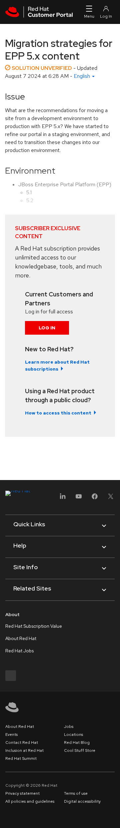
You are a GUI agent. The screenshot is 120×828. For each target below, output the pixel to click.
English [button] (82, 76)
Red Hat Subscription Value (33, 626)
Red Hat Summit (21, 758)
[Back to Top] (112, 815)
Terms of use (76, 793)
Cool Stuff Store (79, 750)
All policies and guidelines (29, 801)
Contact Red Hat (21, 742)
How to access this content (58, 413)
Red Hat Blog (77, 742)
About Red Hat (20, 638)
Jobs (68, 726)
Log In (47, 328)
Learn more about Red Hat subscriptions (57, 365)
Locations (73, 734)
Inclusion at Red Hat (24, 750)
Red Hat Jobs (19, 651)
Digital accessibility (82, 801)
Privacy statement (22, 793)
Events (11, 734)
